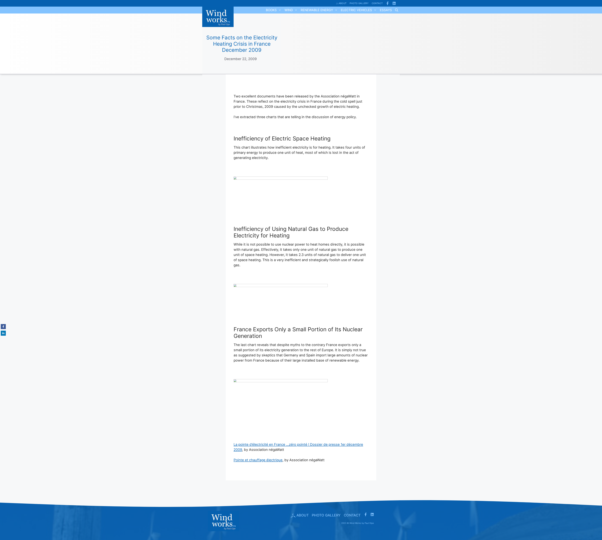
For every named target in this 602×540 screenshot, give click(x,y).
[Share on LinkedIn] (3, 333)
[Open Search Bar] (396, 10)
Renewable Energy (317, 10)
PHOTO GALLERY (326, 515)
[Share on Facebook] (3, 326)
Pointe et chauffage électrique (258, 460)
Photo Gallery (359, 3)
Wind (289, 10)
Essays (386, 10)
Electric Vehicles (356, 10)
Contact (377, 3)
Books (271, 10)
